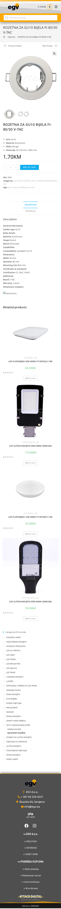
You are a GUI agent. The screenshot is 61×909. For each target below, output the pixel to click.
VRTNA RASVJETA (13, 755)
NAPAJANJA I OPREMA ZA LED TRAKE (21, 685)
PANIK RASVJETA (13, 694)
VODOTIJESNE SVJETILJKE (16, 750)
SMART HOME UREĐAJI (16, 720)
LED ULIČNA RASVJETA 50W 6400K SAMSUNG (30, 445)
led (9, 187)
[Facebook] (26, 826)
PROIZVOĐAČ (12, 707)
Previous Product (15, 46)
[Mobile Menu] (54, 6)
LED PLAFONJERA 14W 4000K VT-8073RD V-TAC (30, 517)
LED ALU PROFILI (13, 650)
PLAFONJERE (28, 358)
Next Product (48, 46)
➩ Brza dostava (30, 888)
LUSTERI (9, 681)
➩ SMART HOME (30, 854)
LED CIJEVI (10, 655)
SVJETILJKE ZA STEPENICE (16, 741)
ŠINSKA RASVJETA (13, 716)
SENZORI (10, 712)
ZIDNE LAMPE (12, 759)
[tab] (30, 205)
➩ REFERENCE (30, 847)
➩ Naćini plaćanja (30, 869)
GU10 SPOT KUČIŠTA (22, 180)
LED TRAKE (10, 672)
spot (28, 187)
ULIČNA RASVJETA (28, 442)
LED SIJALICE (11, 668)
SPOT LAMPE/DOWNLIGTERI (43, 180)
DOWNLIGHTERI (14, 729)
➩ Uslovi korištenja (30, 882)
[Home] (4, 37)
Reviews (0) (31, 211)
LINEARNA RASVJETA (14, 677)
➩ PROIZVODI (30, 841)
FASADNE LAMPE (13, 637)
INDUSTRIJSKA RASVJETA (16, 641)
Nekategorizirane (13, 690)
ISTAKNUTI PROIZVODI (15, 646)
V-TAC (35, 358)
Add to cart (29, 167)
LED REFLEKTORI (13, 663)
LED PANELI (11, 659)
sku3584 (22, 187)
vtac (33, 187)
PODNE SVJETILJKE (14, 703)
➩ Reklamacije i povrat (30, 875)
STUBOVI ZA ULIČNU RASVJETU (19, 737)
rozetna (14, 187)
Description (30, 205)
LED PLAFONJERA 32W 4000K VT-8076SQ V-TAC (30, 361)
